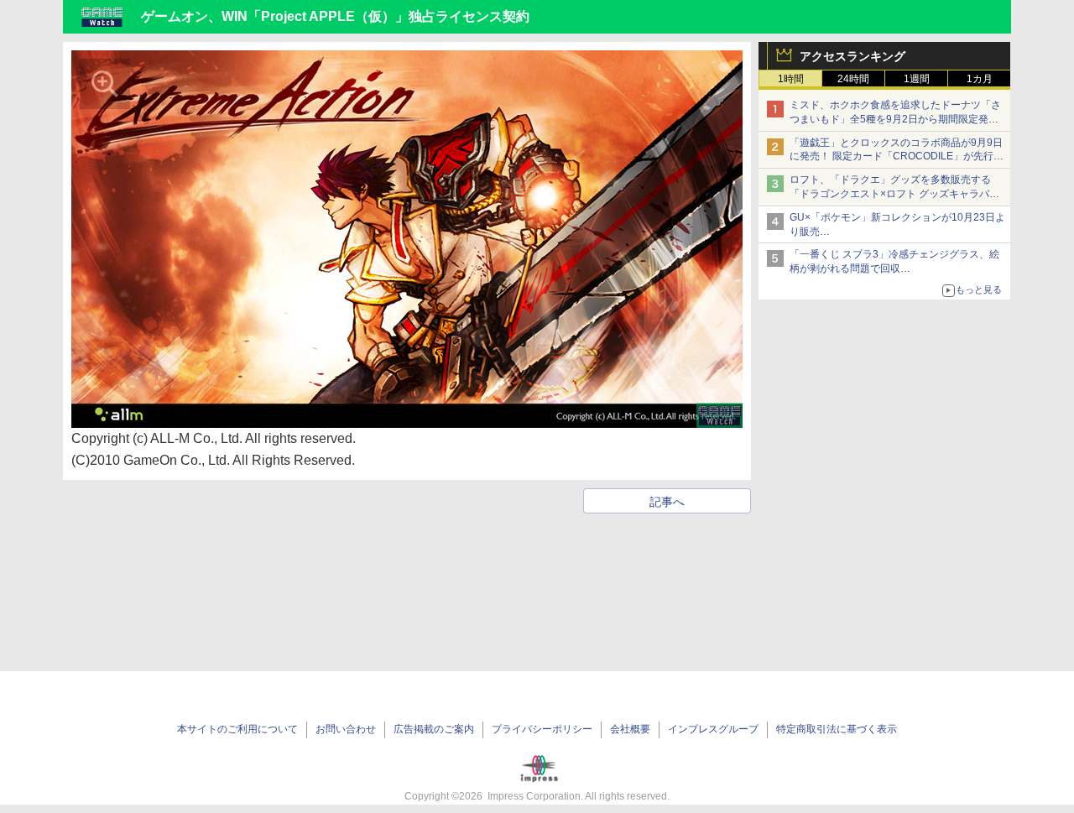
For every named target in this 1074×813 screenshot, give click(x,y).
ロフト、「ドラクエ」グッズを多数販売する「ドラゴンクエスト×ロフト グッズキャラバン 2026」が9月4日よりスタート (894, 194)
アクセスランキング (852, 56)
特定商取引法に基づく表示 (836, 729)
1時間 (791, 79)
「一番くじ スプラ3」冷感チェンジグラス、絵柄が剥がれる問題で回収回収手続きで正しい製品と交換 (894, 268)
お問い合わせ (345, 729)
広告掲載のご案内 (434, 729)
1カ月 (980, 79)
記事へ (667, 501)
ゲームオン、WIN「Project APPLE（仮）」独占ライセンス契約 (335, 16)
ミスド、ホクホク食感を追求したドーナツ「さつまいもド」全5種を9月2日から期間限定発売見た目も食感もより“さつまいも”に (895, 119)
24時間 (853, 79)
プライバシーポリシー (542, 729)
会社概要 (630, 729)
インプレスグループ (713, 729)
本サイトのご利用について (237, 729)
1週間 (917, 79)
